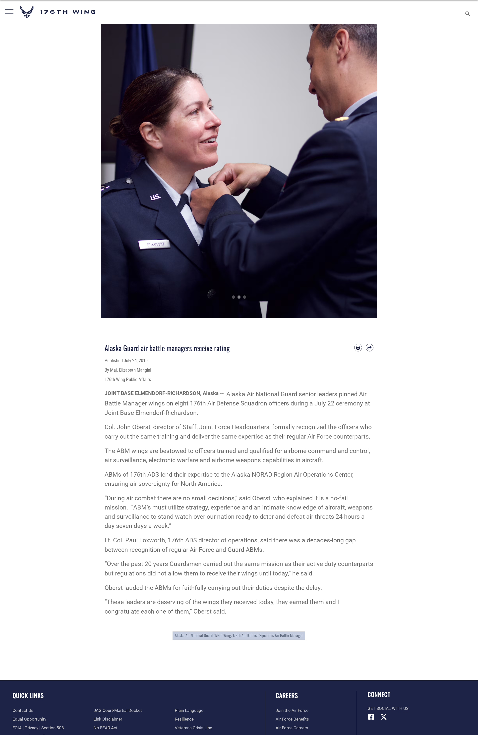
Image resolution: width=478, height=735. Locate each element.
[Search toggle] (468, 12)
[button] (8, 12)
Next (363, 171)
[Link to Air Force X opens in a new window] (383, 717)
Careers (287, 695)
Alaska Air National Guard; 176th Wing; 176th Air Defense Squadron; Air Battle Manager (239, 635)
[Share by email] (369, 347)
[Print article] (358, 347)
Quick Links (28, 695)
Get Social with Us (388, 708)
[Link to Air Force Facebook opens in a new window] (371, 717)
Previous (114, 171)
